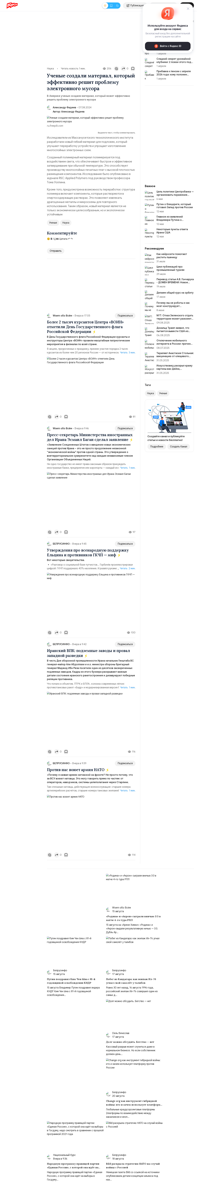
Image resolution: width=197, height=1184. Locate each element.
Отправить (56, 250)
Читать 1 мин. (127, 467)
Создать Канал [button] (178, 446)
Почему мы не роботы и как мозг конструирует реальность (173, 306)
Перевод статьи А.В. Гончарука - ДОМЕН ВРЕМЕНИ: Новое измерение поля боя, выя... (175, 282)
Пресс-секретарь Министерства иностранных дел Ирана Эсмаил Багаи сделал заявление (90, 437)
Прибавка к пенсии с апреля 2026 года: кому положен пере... (174, 74)
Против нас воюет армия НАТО (76, 769)
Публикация (137, 5)
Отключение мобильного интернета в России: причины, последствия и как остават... (175, 344)
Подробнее (156, 446)
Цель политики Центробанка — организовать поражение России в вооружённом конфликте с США (175, 196)
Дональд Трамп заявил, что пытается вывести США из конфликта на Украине (173, 331)
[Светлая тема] (105, 5)
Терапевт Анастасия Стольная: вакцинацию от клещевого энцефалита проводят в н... (175, 356)
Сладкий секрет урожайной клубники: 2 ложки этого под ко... (174, 62)
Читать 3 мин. (127, 352)
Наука (50, 68)
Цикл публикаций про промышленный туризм (170, 268)
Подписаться (125, 315)
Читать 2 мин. (127, 568)
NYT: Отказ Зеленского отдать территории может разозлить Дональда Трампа (175, 319)
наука (65, 222)
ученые (53, 222)
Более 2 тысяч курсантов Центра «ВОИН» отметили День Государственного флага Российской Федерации (85, 327)
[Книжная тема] (111, 5)
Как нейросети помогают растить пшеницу (172, 256)
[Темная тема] (117, 5)
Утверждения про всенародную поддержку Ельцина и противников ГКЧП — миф (88, 552)
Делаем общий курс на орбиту (175, 292)
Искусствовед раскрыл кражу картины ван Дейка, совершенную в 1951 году (175, 369)
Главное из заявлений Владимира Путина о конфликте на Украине (170, 220)
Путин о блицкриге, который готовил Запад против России (175, 206)
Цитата (63, 238)
